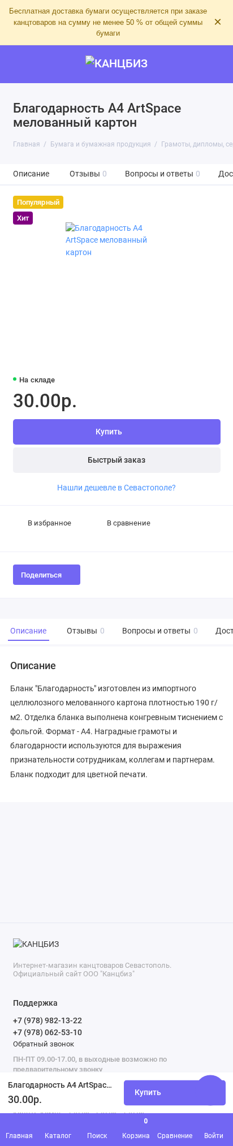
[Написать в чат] (210, 1090)
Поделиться (41, 575)
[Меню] (19, 64)
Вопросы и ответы (163, 174)
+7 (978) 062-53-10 (47, 1032)
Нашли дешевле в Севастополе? (116, 487)
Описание (31, 174)
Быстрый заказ (116, 460)
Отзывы (88, 174)
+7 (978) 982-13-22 (47, 1020)
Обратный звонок (43, 1044)
